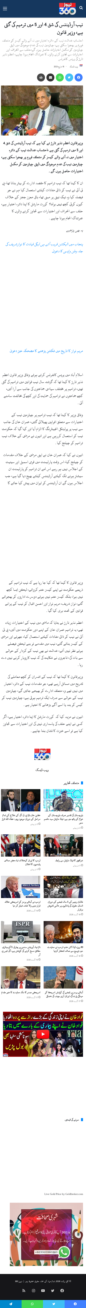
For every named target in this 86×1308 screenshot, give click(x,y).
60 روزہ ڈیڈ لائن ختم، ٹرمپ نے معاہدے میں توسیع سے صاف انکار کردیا (65, 949)
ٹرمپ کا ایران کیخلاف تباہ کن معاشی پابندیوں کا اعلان (22, 862)
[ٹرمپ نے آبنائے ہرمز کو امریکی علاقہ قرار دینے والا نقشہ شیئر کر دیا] (20, 887)
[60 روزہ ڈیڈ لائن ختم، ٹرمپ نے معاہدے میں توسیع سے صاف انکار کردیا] (63, 932)
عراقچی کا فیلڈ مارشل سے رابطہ (69, 860)
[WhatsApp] (60, 77)
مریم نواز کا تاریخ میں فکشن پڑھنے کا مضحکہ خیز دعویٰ (46, 351)
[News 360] (67, 9)
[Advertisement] (43, 303)
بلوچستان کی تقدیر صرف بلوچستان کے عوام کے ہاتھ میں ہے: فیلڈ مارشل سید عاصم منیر (63, 819)
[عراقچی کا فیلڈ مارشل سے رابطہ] (63, 845)
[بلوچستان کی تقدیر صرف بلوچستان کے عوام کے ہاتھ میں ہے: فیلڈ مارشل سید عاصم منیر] (63, 800)
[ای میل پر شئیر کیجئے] (50, 77)
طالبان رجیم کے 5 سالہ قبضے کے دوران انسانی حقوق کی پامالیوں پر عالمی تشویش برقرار (65, 905)
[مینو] (5, 10)
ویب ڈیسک (74, 67)
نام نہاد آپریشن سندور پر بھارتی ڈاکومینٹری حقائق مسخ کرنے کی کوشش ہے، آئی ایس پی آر (21, 951)
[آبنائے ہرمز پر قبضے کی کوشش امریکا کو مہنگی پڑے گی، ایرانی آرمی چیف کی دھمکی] (63, 977)
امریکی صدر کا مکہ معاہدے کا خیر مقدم (20, 992)
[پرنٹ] (41, 77)
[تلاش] (81, 10)
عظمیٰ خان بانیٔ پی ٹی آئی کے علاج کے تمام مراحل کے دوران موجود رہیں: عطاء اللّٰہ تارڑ (21, 817)
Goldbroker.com (74, 1194)
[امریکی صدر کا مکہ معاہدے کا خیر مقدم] (20, 977)
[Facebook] (79, 77)
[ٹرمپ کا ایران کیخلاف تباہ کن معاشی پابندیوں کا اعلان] (20, 845)
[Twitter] (69, 77)
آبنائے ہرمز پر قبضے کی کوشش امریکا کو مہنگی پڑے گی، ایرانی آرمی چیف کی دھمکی (64, 994)
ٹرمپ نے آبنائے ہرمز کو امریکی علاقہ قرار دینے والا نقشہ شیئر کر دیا (22, 903)
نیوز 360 (18, 1281)
